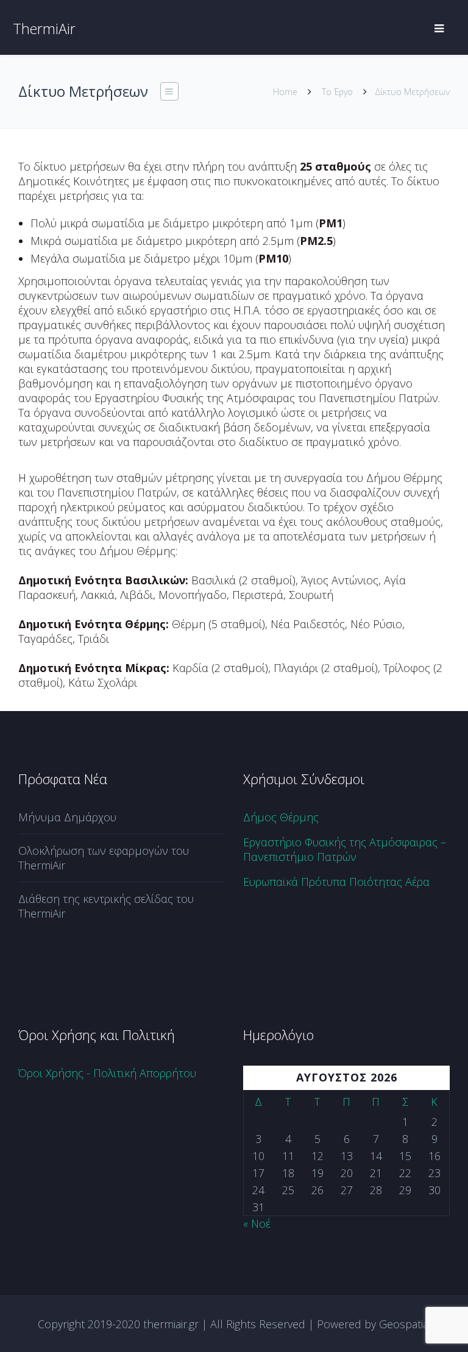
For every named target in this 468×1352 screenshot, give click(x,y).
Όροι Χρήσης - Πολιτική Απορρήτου (107, 1073)
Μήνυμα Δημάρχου (67, 817)
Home (285, 91)
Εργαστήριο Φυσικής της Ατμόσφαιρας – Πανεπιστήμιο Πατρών (344, 849)
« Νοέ (257, 1223)
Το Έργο (337, 91)
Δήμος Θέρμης (281, 817)
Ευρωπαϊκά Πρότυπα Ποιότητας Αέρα (336, 881)
